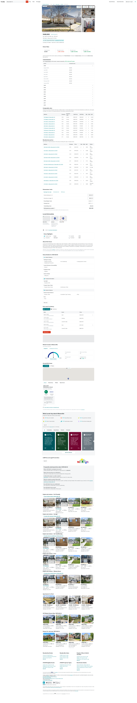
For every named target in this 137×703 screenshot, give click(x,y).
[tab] (46, 309)
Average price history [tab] (54, 348)
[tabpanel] (68, 202)
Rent (34, 1)
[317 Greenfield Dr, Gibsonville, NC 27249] (49, 619)
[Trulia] (44, 683)
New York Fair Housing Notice (47, 677)
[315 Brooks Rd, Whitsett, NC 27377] (49, 599)
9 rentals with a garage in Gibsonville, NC (52, 516)
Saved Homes (112, 1)
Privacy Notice (86, 686)
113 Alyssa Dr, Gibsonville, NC (49, 128)
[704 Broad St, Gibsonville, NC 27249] (87, 502)
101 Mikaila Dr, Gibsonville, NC (49, 119)
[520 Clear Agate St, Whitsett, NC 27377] (49, 502)
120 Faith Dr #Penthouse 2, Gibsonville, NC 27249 (53, 164)
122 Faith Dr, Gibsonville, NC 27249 (50, 154)
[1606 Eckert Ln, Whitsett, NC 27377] (62, 502)
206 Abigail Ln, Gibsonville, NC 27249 (51, 180)
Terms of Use (73, 686)
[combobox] (17, 2)
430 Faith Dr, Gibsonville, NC (49, 121)
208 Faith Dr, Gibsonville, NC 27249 (50, 167)
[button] (27, 2)
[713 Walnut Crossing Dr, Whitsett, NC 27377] (87, 541)
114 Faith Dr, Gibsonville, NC (49, 134)
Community (49, 429)
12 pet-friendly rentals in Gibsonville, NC (52, 496)
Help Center (63, 693)
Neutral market (53, 358)
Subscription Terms (78, 686)
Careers (61, 686)
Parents (62, 429)
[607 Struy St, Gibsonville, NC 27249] (87, 559)
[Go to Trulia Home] (3, 1)
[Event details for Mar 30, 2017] (92, 325)
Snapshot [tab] (46, 348)
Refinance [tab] (63, 191)
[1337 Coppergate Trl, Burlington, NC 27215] (62, 637)
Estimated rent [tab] (56, 191)
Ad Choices (90, 686)
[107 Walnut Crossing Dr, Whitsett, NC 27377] (74, 522)
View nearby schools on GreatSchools (51, 407)
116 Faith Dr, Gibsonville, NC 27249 (50, 173)
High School (62, 382)
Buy (30, 1)
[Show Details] (92, 65)
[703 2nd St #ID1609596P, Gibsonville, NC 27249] (74, 579)
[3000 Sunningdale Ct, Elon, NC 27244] (75, 637)
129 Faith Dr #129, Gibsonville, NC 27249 (51, 157)
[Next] (93, 505)
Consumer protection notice (59, 678)
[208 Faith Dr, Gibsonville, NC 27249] (49, 637)
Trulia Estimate (48, 61)
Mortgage (38, 1)
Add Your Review (68, 452)
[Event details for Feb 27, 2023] (92, 315)
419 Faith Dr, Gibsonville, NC (49, 132)
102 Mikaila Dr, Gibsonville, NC (49, 117)
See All (45, 424)
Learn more (82, 409)
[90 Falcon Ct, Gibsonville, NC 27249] (74, 502)
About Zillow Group (50, 686)
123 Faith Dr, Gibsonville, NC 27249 (50, 170)
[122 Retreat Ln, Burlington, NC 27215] (88, 599)
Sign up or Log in (129, 1)
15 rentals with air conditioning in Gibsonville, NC (53, 535)
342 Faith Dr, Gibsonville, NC (49, 123)
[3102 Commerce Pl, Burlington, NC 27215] (75, 599)
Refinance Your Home (59, 40)
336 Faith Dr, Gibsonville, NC (49, 125)
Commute (68, 429)
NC (53, 4)
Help (82, 686)
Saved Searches (120, 1)
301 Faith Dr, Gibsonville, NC (49, 136)
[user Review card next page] (94, 441)
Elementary (50, 382)
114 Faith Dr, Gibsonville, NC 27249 (50, 184)
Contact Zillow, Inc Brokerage (47, 680)
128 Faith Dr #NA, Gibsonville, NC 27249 (51, 147)
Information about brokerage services (50, 678)
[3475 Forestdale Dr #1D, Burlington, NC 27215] (88, 637)
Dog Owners (56, 429)
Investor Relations (68, 686)
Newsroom (64, 686)
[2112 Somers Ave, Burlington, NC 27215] (75, 619)
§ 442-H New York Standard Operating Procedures (50, 676)
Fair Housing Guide (56, 686)
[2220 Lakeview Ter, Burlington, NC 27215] (62, 619)
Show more (46, 332)
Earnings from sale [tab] (47, 192)
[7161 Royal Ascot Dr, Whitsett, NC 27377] (62, 599)
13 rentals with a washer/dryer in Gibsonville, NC (53, 573)
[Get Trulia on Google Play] (56, 683)
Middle (56, 382)
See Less (46, 302)
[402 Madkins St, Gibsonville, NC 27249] (87, 579)
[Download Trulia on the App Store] (49, 683)
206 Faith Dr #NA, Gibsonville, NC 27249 (51, 161)
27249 (62, 4)
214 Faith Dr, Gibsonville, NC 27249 (50, 177)
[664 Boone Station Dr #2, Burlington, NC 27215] (88, 619)
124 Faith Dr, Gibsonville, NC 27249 (50, 150)
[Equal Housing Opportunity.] (55, 693)
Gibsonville (57, 4)
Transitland (56, 672)
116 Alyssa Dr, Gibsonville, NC (49, 130)
